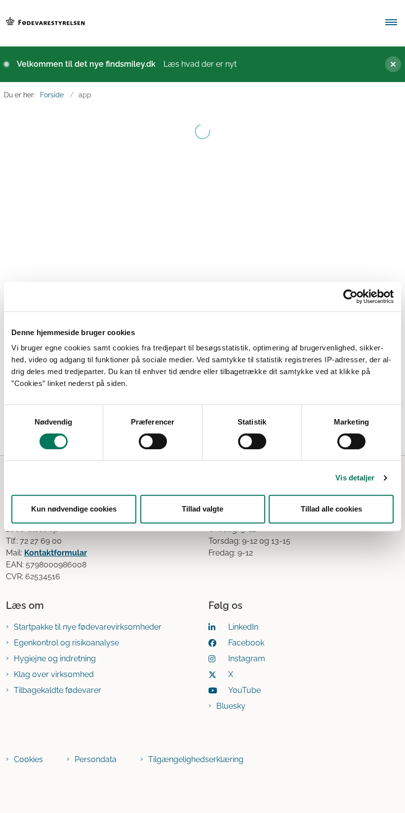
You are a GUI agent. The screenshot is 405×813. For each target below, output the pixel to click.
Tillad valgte (202, 509)
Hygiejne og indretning (55, 658)
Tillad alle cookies (331, 509)
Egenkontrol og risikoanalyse (66, 642)
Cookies (28, 759)
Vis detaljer (354, 477)
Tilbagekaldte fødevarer (57, 690)
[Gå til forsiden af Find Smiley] (185, 23)
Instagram (246, 658)
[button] (395, 23)
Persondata (96, 759)
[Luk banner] (389, 64)
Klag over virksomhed (54, 674)
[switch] (153, 441)
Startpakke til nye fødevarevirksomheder (88, 627)
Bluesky (230, 706)
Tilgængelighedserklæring (195, 759)
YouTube (244, 690)
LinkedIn (243, 627)
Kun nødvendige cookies (74, 509)
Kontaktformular (55, 552)
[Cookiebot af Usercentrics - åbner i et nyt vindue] (350, 296)
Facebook (246, 642)
